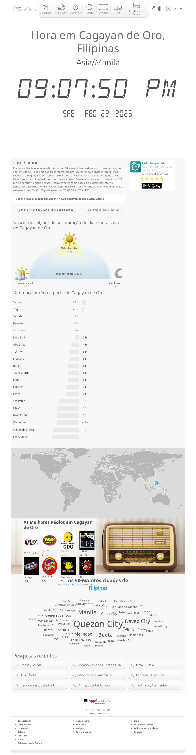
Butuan (89, 603)
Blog (136, 721)
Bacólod (121, 635)
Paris (16, 379)
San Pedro (152, 615)
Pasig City (64, 623)
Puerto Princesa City (123, 601)
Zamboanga (67, 610)
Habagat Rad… (28, 579)
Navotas (104, 601)
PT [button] (176, 9)
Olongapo (74, 643)
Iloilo (122, 612)
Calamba (142, 629)
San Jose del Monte (124, 606)
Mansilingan (45, 620)
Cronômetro (23, 728)
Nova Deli (19, 337)
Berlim (17, 365)
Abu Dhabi (19, 344)
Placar (20, 739)
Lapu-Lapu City (81, 640)
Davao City (137, 621)
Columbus (19, 422)
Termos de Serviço (144, 724)
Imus (141, 605)
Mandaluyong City (46, 625)
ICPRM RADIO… (84, 553)
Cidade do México (24, 429)
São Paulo (19, 400)
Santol (65, 637)
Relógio (21, 732)
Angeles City (50, 610)
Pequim (18, 323)
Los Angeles (20, 436)
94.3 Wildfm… (84, 579)
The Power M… (67, 579)
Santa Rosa (67, 601)
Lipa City (33, 619)
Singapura (19, 330)
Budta (105, 635)
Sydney (17, 302)
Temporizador (24, 724)
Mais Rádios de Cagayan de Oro (76, 584)
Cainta (73, 605)
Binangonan (84, 600)
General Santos (58, 615)
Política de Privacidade (146, 728)
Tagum (57, 638)
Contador (22, 735)
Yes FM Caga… (46, 553)
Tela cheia (81, 724)
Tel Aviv (18, 351)
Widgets (80, 728)
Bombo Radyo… (65, 553)
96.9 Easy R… (31, 553)
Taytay (111, 641)
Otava (16, 407)
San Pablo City (160, 626)
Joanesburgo (21, 372)
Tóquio (17, 309)
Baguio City (100, 642)
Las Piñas (133, 612)
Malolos (99, 645)
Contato (138, 732)
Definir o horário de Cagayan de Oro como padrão (46, 209)
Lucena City (157, 621)
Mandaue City (124, 640)
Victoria (17, 316)
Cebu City (109, 614)
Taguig (128, 629)
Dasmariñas (135, 634)
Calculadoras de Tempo (29, 743)
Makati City (100, 605)
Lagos (16, 393)
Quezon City (98, 624)
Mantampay (48, 635)
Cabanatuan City (62, 605)
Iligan (149, 630)
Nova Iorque (20, 415)
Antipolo (63, 629)
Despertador (24, 721)
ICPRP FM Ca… (47, 579)
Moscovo (18, 358)
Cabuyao (68, 633)
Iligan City (81, 604)
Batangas (88, 645)
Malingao (83, 633)
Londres (18, 386)
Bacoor (48, 630)
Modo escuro (82, 721)
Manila (87, 612)
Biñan (40, 615)
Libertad (146, 611)
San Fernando (62, 620)
